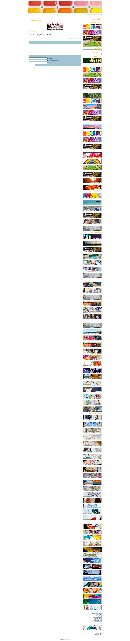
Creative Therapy (98, 614)
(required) (50, 58)
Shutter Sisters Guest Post (97, 620)
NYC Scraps (35, 31)
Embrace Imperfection (98, 632)
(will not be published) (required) (53, 60)
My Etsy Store (99, 616)
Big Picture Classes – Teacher (96, 613)
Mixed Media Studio (98, 634)
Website (48, 62)
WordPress (65, 639)
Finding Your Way (99, 633)
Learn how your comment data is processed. (51, 67)
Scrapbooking (78, 38)
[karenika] (65, 7)
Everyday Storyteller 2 (97, 615)
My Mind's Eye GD (98, 618)
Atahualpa (69, 639)
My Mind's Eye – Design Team (96, 617)
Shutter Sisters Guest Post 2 (96, 621)
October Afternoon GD (97, 619)
